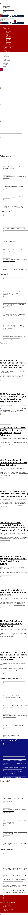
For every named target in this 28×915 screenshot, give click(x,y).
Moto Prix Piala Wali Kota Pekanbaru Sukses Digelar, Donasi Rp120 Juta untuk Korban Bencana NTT (15, 230)
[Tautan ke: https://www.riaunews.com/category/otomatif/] (9, 781)
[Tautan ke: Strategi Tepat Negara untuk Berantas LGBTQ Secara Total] (6, 175)
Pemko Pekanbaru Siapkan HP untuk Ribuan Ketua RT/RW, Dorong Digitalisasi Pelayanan (15, 706)
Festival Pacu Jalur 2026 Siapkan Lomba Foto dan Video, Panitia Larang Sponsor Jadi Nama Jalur (15, 874)
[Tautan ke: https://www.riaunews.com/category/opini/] (11, 156)
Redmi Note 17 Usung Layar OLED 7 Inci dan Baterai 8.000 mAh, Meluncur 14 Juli (14, 337)
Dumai (1, 468)
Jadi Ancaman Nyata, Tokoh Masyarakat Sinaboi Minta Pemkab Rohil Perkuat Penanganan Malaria (15, 869)
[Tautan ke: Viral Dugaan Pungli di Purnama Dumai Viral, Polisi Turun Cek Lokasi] (5, 456)
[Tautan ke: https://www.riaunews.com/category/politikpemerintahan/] (21, 678)
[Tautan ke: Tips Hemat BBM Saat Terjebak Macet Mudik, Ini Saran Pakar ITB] (6, 842)
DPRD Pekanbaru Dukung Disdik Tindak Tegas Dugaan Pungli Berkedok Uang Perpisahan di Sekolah (13, 398)
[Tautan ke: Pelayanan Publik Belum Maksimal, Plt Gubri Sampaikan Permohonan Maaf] (6, 724)
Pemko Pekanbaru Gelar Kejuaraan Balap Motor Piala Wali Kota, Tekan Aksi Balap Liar (15, 240)
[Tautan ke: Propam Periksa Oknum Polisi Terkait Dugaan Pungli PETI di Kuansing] (5, 586)
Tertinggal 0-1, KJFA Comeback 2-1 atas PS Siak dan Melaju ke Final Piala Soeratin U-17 (15, 768)
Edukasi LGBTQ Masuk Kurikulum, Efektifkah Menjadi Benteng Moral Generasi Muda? (13, 207)
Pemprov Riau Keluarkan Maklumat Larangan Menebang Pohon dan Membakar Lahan (14, 118)
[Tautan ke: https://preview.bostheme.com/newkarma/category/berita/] (7, 274)
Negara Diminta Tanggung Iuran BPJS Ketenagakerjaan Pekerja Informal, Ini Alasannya (15, 736)
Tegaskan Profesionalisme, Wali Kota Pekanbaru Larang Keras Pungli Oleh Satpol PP (14, 493)
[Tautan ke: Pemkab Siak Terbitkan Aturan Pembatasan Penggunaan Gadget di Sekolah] (6, 312)
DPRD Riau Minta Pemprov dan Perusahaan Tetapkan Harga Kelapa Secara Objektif (14, 880)
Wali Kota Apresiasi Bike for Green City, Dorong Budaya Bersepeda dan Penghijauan (14, 776)
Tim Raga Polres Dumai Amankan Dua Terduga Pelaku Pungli (11, 623)
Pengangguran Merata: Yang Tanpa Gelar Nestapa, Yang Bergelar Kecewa (13, 197)
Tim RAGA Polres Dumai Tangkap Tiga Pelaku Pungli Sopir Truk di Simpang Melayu (13, 560)
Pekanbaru (11, 371)
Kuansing (11, 598)
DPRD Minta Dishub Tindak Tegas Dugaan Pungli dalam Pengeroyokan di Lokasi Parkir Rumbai (13, 656)
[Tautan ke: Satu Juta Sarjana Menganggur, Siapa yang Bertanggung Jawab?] (6, 165)
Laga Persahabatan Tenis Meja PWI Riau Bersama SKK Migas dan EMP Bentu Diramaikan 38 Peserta (15, 891)
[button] (15, 21)
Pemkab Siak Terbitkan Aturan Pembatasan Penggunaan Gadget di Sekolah (14, 315)
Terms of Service (7, 907)
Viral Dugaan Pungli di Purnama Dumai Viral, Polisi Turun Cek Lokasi (13, 462)
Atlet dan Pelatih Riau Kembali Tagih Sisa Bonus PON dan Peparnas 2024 (15, 772)
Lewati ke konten (4, 0)
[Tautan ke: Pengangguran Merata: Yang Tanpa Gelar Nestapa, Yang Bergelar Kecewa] (6, 195)
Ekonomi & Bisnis (4, 371)
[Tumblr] (3, 899)
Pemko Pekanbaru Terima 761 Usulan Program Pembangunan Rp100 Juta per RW (14, 696)
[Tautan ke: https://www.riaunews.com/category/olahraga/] (17, 740)
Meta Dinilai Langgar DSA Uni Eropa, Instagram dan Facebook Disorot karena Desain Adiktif (14, 326)
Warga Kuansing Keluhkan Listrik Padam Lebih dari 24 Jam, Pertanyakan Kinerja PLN (13, 151)
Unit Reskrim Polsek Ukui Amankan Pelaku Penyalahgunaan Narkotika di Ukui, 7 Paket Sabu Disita (13, 102)
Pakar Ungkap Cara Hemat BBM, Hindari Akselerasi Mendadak (13, 799)
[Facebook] (3, 896)
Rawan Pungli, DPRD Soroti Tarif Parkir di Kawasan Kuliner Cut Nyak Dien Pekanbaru (13, 431)
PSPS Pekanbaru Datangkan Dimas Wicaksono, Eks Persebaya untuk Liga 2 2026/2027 (15, 759)
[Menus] (0, 2)
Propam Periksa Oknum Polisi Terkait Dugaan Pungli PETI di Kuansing (14, 592)
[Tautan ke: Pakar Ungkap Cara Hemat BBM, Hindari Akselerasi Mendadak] (14, 797)
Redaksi (5, 906)
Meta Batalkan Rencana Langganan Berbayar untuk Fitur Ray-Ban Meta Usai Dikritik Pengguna (15, 303)
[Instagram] (3, 900)
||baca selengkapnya (16, 378)
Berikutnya (5, 675)
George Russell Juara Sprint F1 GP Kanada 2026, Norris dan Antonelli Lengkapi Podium (15, 270)
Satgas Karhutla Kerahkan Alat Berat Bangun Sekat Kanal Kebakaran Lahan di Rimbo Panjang (12, 86)
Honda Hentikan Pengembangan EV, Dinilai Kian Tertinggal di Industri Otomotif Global (15, 832)
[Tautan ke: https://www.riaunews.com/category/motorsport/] (12, 211)
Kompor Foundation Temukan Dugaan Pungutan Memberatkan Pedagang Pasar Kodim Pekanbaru (13, 364)
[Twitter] (3, 897)
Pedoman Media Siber (8, 909)
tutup (2, 68)
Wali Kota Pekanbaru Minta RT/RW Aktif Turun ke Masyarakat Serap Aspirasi (15, 716)
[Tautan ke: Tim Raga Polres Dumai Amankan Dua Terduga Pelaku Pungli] (5, 617)
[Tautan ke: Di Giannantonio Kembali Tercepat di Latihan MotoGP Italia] (6, 248)
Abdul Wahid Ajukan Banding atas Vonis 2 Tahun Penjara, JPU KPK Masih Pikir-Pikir (15, 885)
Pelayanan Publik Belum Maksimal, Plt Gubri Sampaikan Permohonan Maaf (13, 726)
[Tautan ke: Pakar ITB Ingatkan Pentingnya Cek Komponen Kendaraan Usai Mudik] (6, 808)
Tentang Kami (6, 905)
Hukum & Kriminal (8, 468)
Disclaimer (5, 912)
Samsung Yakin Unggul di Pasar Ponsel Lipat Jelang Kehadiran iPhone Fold (14, 292)
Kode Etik (5, 910)
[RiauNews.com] (12, 16)
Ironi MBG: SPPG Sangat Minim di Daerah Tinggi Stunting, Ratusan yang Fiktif (14, 187)
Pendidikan (8, 405)
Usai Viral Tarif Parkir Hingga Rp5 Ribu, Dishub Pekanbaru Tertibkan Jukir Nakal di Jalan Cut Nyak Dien (14, 526)
